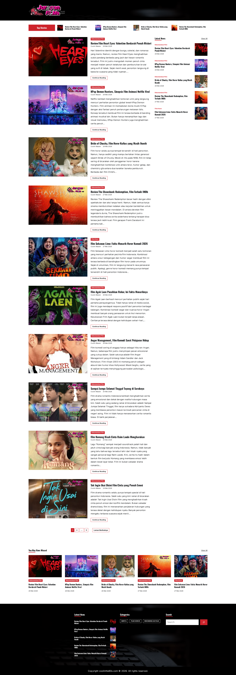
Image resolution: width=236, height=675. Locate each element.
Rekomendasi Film (98, 39)
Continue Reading (99, 78)
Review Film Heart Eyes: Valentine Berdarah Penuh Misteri (76, 28)
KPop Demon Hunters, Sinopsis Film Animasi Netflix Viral (114, 28)
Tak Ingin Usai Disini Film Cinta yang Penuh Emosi (117, 485)
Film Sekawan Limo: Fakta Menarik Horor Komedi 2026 (119, 244)
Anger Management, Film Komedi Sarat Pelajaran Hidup (120, 340)
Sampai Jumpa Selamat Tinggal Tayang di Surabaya (117, 388)
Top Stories (42, 27)
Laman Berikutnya (101, 530)
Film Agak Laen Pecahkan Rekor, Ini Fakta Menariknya (119, 292)
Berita (124, 621)
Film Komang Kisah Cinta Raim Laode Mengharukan (118, 437)
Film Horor (95, 239)
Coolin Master (96, 46)
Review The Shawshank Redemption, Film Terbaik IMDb (192, 28)
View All (204, 38)
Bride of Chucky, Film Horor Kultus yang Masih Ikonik (154, 28)
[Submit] (203, 622)
